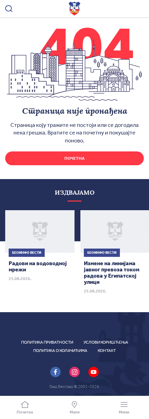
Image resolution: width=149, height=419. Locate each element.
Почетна (74, 158)
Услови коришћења (106, 342)
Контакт (107, 350)
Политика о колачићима (60, 350)
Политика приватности (47, 342)
